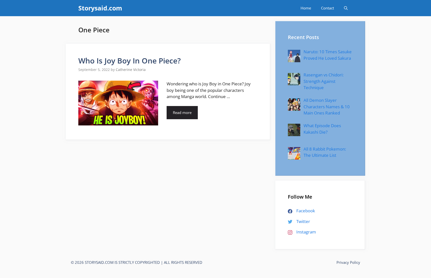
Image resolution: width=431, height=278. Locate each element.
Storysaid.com (100, 8)
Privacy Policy (348, 262)
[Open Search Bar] (346, 8)
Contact (327, 7)
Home (306, 7)
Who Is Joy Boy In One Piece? (129, 61)
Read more (182, 112)
